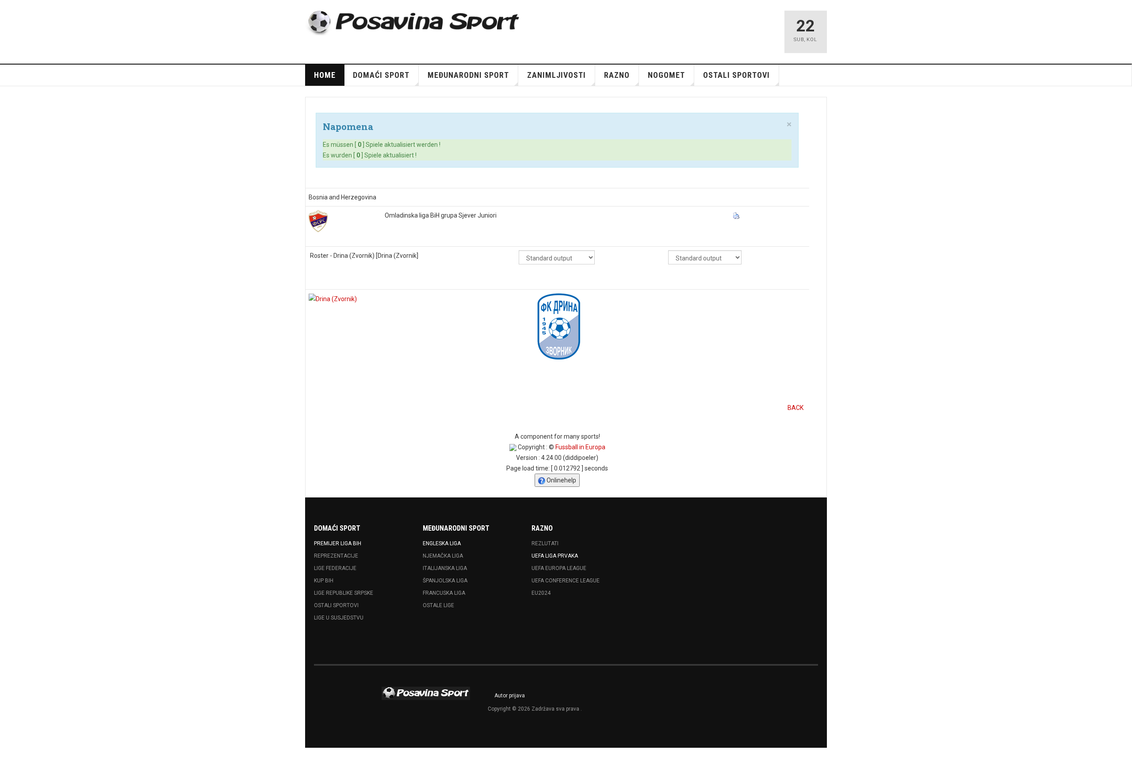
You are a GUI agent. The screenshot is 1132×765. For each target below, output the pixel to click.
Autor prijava (509, 695)
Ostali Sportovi (336, 605)
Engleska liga (442, 543)
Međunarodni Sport (468, 75)
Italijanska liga (445, 568)
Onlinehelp (560, 480)
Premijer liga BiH (337, 543)
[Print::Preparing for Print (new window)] (737, 215)
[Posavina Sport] (414, 23)
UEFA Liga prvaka (555, 556)
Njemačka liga (443, 556)
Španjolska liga (445, 581)
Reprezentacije (336, 556)
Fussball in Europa (580, 447)
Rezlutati (545, 543)
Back (795, 407)
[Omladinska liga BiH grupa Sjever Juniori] (318, 220)
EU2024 (541, 593)
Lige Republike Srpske (343, 593)
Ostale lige (438, 605)
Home (325, 75)
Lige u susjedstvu (338, 618)
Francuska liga (444, 593)
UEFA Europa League (559, 568)
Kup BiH (323, 581)
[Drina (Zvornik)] (333, 298)
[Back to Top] (9, 756)
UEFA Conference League (566, 581)
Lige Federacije (335, 568)
